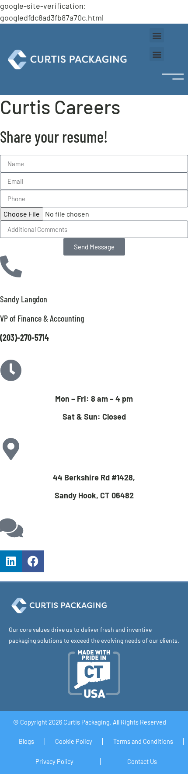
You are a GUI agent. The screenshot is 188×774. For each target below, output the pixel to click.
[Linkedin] (11, 561)
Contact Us (142, 761)
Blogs (26, 741)
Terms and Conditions (143, 741)
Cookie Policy (73, 741)
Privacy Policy (54, 761)
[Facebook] (33, 561)
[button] (157, 35)
